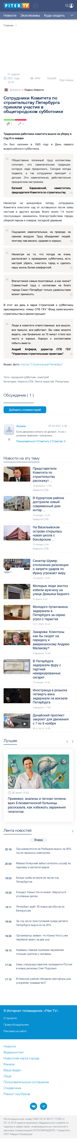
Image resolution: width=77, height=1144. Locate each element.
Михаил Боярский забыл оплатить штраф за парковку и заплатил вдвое (43, 865)
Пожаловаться (25, 441)
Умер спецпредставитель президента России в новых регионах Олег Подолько (44, 966)
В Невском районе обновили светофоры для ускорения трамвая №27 (43, 980)
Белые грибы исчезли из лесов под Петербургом (37, 879)
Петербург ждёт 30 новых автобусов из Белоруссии (40, 908)
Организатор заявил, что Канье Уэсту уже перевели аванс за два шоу (42, 937)
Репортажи (62, 381)
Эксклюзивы (30, 16)
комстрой (43, 377)
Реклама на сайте (15, 1031)
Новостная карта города (21, 1058)
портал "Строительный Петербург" (41, 364)
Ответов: (58, 441)
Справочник (12, 1088)
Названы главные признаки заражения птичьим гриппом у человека (40, 951)
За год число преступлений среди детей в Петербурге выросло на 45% (42, 922)
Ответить (43, 441)
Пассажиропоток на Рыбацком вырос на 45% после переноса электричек (43, 850)
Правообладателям (16, 1024)
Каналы (9, 1064)
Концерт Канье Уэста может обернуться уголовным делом (41, 894)
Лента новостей (44, 381)
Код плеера (66, 80)
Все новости (71, 831)
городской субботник (23, 377)
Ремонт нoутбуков (17, 1094)
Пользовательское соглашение (26, 1082)
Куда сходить (54, 16)
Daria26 (51, 78)
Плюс (5, 439)
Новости (10, 16)
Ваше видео (12, 1070)
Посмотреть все (19, 399)
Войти (71, 5)
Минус (13, 439)
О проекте (10, 1018)
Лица (7, 1076)
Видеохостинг (14, 1052)
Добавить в (27, 90)
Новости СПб (25, 381)
